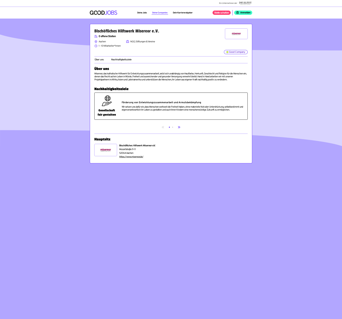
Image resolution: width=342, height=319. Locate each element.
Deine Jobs (142, 12)
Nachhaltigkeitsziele (121, 60)
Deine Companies (160, 12)
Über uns (99, 60)
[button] (169, 127)
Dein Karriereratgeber (183, 12)
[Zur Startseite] (103, 13)
